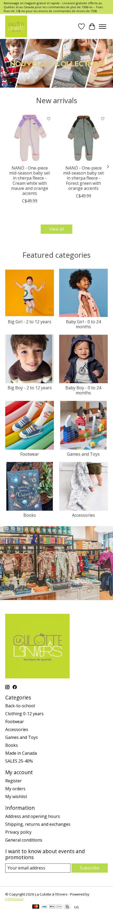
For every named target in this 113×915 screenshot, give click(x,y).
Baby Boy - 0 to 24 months (83, 390)
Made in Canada (21, 753)
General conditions (23, 840)
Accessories (83, 515)
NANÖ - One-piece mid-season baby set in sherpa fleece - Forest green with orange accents (83, 178)
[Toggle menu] (102, 26)
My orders (15, 789)
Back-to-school (20, 706)
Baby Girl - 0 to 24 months (83, 324)
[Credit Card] (67, 907)
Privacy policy (18, 832)
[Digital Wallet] (55, 907)
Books (29, 515)
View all (56, 229)
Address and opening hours (32, 816)
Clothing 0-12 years (24, 714)
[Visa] (44, 907)
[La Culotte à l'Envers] (16, 26)
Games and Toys (83, 454)
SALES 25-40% (19, 761)
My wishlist (16, 796)
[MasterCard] (35, 907)
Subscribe (89, 868)
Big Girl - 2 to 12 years (29, 322)
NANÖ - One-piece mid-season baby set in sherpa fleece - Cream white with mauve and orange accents (29, 180)
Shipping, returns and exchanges (37, 824)
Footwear (29, 454)
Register (13, 781)
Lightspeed (14, 899)
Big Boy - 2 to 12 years (30, 388)
